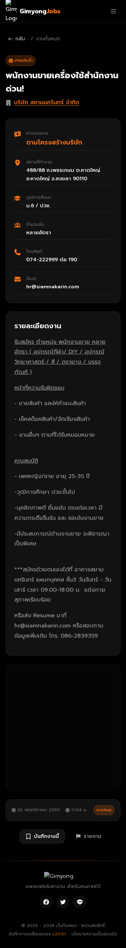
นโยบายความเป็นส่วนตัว (94, 934)
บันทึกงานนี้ (46, 836)
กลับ (20, 38)
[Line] (80, 902)
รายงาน (92, 836)
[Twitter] (63, 902)
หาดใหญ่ (104, 810)
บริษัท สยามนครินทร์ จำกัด (46, 102)
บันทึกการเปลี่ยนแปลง (37, 934)
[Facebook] (46, 902)
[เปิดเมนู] (113, 11)
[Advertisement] (63, 727)
